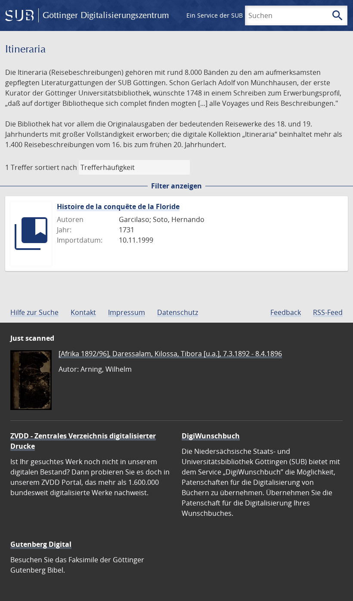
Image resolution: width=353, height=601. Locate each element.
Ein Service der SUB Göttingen (229, 15)
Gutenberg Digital (40, 544)
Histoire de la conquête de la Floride (118, 206)
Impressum (126, 312)
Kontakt (83, 312)
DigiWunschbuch (211, 436)
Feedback (285, 312)
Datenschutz (177, 312)
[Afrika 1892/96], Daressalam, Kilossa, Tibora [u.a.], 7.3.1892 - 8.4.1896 (170, 353)
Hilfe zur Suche (34, 312)
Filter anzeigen (176, 186)
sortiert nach (56, 167)
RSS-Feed (328, 312)
